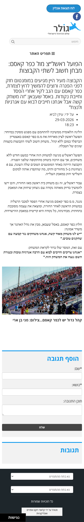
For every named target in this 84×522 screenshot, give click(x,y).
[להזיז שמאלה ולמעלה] (3, 517)
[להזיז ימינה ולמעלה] (5, 517)
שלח (42, 427)
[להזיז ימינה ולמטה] (5, 519)
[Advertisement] (42, 336)
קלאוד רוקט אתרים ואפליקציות (37, 511)
